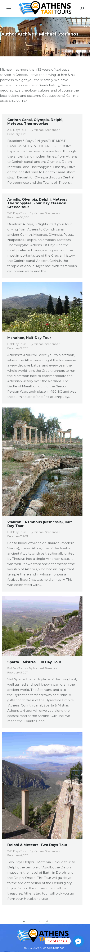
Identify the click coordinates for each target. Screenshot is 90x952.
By (44, 129)
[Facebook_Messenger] (78, 941)
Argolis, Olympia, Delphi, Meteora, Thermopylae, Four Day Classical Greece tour (37, 203)
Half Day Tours (16, 344)
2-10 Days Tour (16, 129)
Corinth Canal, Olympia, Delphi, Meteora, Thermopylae (35, 122)
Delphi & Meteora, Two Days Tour (37, 845)
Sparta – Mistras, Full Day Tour (34, 662)
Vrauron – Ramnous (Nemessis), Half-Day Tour (40, 524)
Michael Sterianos (58, 34)
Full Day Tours (16, 668)
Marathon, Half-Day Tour (29, 338)
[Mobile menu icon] (8, 8)
